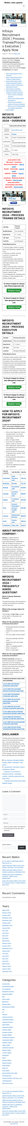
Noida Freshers (6, 1063)
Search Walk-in (6, 844)
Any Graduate (8, 760)
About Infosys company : (13, 89)
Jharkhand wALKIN (8, 1047)
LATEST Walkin (6, 1052)
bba (3, 996)
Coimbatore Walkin (8, 1019)
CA (3, 1012)
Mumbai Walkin (6, 1060)
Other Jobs (15, 525)
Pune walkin (5, 1070)
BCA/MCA (24, 500)
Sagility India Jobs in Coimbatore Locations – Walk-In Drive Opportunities (12, 876)
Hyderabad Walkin (7, 1040)
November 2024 (7, 920)
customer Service (7, 1022)
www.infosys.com (17, 130)
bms (3, 1009)
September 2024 (7, 925)
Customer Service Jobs (15, 493)
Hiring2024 (16, 767)
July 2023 (5, 953)
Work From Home (7, 1083)
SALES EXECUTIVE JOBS (9, 1073)
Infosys (14, 134)
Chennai (4, 1014)
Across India (6, 984)
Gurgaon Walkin (7, 762)
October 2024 (6, 923)
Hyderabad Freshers (8, 1037)
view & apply (17, 180)
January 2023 (6, 969)
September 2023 (7, 948)
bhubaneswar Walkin (8, 1007)
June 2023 (5, 956)
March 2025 (5, 910)
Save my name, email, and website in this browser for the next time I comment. (14, 828)
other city (5, 1068)
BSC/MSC (24, 508)
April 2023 (5, 961)
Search (22, 847)
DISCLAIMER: (10, 110)
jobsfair (12, 769)
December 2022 (7, 971)
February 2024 (6, 943)
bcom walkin (6, 999)
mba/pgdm (15, 762)
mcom (4, 1058)
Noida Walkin (6, 1065)
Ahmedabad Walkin (8, 986)
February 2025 (6, 912)
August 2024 (6, 928)
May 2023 (5, 958)
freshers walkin (6, 1030)
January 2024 (6, 946)
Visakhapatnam (7, 1081)
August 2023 (6, 951)
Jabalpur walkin (7, 1042)
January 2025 (6, 915)
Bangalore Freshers (8, 991)
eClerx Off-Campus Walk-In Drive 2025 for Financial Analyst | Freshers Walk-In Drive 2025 (14, 882)
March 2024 (5, 941)
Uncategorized (6, 1075)
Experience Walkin (7, 1027)
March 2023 (5, 963)
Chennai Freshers (7, 1017)
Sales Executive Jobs (15, 478)
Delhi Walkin (5, 1024)
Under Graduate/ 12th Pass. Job (12, 1078)
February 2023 (6, 966)
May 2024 (5, 935)
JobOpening (5, 769)
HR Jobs (14, 483)
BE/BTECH (5, 1001)
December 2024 (7, 918)
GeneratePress (14, 1123)
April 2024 (5, 938)
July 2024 (5, 930)
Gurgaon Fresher (7, 1032)
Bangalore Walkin (18, 760)
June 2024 (5, 933)
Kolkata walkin (6, 1050)
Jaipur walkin (6, 1045)
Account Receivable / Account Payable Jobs (15, 508)
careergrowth (8, 767)
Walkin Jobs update (13, 2)
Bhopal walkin (6, 1004)
